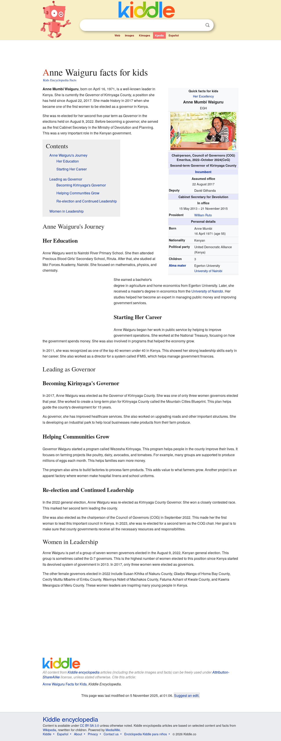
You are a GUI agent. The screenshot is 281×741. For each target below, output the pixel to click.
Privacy (93, 734)
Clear (198, 25)
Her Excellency (203, 96)
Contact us (111, 734)
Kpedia (159, 35)
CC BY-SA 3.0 (89, 725)
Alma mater (177, 265)
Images (129, 35)
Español (174, 35)
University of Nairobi (208, 270)
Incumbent (203, 172)
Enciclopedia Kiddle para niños (145, 734)
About (78, 734)
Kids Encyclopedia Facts (59, 80)
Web (117, 35)
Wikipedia (49, 730)
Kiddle (47, 734)
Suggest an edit (186, 695)
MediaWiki (113, 730)
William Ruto (203, 215)
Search (207, 25)
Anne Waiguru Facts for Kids (65, 684)
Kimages (144, 35)
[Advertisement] (140, 52)
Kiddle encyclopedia (83, 672)
